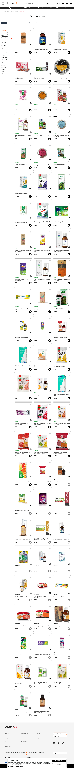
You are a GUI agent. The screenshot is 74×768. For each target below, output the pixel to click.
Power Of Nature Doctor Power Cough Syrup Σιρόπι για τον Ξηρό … (61, 251)
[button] (3, 3)
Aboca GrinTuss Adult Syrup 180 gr (21, 193)
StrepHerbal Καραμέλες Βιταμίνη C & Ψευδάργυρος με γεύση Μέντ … (60, 510)
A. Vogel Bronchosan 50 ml (58, 308)
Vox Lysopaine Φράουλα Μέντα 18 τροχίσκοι (62, 596)
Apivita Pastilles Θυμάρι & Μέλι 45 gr (60, 78)
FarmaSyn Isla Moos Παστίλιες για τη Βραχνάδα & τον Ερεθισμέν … (41, 78)
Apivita (7, 65)
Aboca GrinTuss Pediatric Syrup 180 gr (61, 49)
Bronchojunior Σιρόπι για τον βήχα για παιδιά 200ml (23, 136)
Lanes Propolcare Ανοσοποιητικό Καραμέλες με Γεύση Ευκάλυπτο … (42, 482)
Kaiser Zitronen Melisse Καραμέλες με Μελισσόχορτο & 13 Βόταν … (41, 453)
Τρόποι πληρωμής (24, 738)
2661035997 (8, 754)
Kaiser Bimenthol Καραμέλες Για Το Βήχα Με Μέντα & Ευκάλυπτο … (42, 222)
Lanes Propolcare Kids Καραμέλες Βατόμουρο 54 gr (40, 597)
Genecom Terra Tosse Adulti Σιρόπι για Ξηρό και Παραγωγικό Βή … (23, 251)
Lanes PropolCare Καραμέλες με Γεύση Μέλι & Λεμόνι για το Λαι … (23, 626)
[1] (7, 32)
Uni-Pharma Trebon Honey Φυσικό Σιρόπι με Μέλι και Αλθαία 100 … (23, 482)
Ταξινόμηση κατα (4, 20)
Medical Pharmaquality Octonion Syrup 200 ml (23, 366)
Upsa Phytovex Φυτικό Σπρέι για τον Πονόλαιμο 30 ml (21, 280)
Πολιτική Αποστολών (24, 733)
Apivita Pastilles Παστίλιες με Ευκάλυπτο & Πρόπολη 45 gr (61, 136)
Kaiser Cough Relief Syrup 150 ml (40, 395)
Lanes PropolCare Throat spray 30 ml (60, 337)
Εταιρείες (6, 736)
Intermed (7, 75)
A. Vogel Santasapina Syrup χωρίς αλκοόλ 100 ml (61, 193)
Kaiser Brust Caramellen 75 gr (20, 395)
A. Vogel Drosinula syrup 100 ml (20, 164)
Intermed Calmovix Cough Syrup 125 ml (41, 135)
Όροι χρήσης (7, 741)
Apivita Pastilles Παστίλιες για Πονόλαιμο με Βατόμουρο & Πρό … (42, 165)
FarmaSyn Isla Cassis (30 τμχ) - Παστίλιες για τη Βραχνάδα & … (22, 424)
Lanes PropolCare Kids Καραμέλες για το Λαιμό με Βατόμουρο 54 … (61, 453)
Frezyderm (7, 67)
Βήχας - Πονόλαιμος (5, 49)
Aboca (7, 69)
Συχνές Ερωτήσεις (8, 746)
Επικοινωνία (7, 733)
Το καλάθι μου (39, 736)
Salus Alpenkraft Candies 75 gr (59, 164)
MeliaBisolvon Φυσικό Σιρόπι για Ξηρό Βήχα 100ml (42, 251)
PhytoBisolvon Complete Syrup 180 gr (22, 337)
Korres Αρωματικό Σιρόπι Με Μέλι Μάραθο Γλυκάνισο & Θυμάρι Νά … (61, 626)
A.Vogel (7, 78)
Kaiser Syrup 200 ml (18, 683)
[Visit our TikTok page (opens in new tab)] (63, 743)
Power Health (7, 73)
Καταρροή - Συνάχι (6, 52)
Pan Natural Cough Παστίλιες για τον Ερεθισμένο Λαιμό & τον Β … (60, 222)
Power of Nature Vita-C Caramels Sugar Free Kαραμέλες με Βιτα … (42, 366)
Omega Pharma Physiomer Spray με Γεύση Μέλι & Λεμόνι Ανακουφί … (61, 654)
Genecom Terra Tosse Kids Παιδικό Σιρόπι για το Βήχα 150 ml (42, 309)
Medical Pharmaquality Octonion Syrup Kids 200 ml (61, 395)
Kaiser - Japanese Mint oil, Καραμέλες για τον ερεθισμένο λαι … (41, 193)
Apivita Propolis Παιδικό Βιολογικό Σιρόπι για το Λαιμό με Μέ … (62, 280)
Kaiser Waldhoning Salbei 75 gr (59, 366)
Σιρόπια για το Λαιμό (5, 54)
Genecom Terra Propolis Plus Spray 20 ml (22, 539)
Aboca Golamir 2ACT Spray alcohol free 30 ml (62, 539)
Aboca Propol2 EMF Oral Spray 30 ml (21, 596)
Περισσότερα (59, 764)
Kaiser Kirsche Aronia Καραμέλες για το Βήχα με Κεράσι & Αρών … (42, 424)
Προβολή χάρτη (7, 757)
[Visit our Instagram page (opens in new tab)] (58, 743)
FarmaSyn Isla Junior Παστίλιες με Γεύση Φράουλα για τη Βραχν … (22, 78)
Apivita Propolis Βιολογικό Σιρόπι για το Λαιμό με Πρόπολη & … (41, 712)
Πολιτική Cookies (23, 741)
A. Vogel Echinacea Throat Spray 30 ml (22, 712)
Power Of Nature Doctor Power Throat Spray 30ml (42, 280)
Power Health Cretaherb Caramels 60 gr (22, 222)
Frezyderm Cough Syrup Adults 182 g (41, 49)
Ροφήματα (5, 59)
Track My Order (39, 738)
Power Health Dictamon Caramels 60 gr (22, 510)
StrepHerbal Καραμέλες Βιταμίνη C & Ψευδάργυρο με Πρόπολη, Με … (41, 539)
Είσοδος (38, 733)
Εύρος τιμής (4, 32)
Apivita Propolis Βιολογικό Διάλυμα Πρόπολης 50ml (21, 49)
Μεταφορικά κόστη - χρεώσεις (26, 736)
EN (57, 3)
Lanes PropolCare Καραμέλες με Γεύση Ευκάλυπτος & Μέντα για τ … (41, 626)
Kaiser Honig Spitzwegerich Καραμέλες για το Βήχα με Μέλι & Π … (62, 424)
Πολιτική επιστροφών (8, 738)
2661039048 (29, 754)
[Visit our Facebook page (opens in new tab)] (54, 743)
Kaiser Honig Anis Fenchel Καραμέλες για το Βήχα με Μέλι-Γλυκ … (62, 683)
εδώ (20, 764)
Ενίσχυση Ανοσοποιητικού (6, 46)
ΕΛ (59, 3)
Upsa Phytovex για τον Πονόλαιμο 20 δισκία (42, 654)
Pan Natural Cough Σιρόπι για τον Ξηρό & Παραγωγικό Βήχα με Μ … (22, 654)
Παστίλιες (5, 57)
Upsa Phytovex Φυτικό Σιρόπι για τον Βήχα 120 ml (42, 337)
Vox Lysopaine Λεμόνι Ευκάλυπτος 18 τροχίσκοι (22, 309)
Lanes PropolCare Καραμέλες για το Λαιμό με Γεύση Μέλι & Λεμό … (22, 453)
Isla (7, 71)
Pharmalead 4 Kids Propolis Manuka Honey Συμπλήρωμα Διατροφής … (42, 683)
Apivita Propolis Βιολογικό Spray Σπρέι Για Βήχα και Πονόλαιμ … (61, 482)
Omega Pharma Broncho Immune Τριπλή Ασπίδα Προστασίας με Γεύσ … (41, 510)
